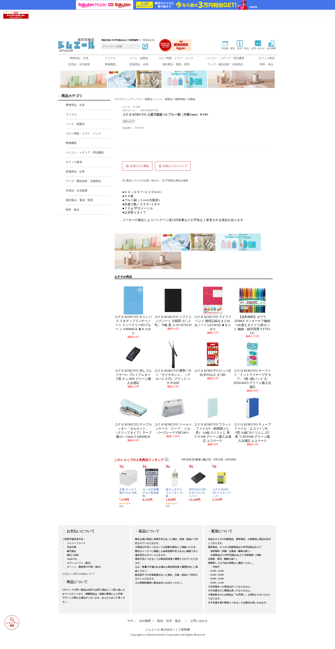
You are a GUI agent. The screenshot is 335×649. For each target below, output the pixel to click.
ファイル (110, 58)
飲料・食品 (266, 64)
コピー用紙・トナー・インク (175, 58)
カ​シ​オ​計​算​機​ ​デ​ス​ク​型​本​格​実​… (151, 493)
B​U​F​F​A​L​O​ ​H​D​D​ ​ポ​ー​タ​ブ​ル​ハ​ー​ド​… (197, 493)
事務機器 (110, 64)
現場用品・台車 (138, 64)
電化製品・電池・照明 (175, 64)
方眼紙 (191, 99)
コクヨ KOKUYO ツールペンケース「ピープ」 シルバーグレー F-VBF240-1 (173, 428)
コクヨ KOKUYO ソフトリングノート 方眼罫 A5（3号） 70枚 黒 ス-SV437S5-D (173, 321)
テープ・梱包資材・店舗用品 (225, 64)
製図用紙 (180, 99)
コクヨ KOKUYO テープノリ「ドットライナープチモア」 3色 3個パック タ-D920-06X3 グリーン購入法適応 (252, 379)
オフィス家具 (266, 58)
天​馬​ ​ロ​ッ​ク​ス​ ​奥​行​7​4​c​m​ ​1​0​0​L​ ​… (128, 493)
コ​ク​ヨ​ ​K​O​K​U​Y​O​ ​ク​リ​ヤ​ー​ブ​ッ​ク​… (221, 493)
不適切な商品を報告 (177, 180)
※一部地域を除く (147, 40)
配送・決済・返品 (169, 620)
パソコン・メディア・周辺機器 (225, 58)
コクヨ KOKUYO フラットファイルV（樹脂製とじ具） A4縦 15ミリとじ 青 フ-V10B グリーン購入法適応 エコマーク (212, 432)
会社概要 (145, 620)
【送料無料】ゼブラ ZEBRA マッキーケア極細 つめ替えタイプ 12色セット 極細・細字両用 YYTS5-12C (252, 325)
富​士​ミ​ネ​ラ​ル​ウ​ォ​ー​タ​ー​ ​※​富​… (174, 493)
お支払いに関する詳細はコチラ (78, 573)
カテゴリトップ (123, 99)
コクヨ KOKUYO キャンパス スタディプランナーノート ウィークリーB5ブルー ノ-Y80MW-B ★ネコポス (133, 325)
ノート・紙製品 (138, 58)
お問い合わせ (199, 620)
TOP (130, 620)
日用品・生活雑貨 (79, 64)
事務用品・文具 (79, 58)
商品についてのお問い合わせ (142, 180)
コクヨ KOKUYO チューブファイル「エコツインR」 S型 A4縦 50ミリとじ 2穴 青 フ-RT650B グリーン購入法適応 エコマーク (252, 432)
